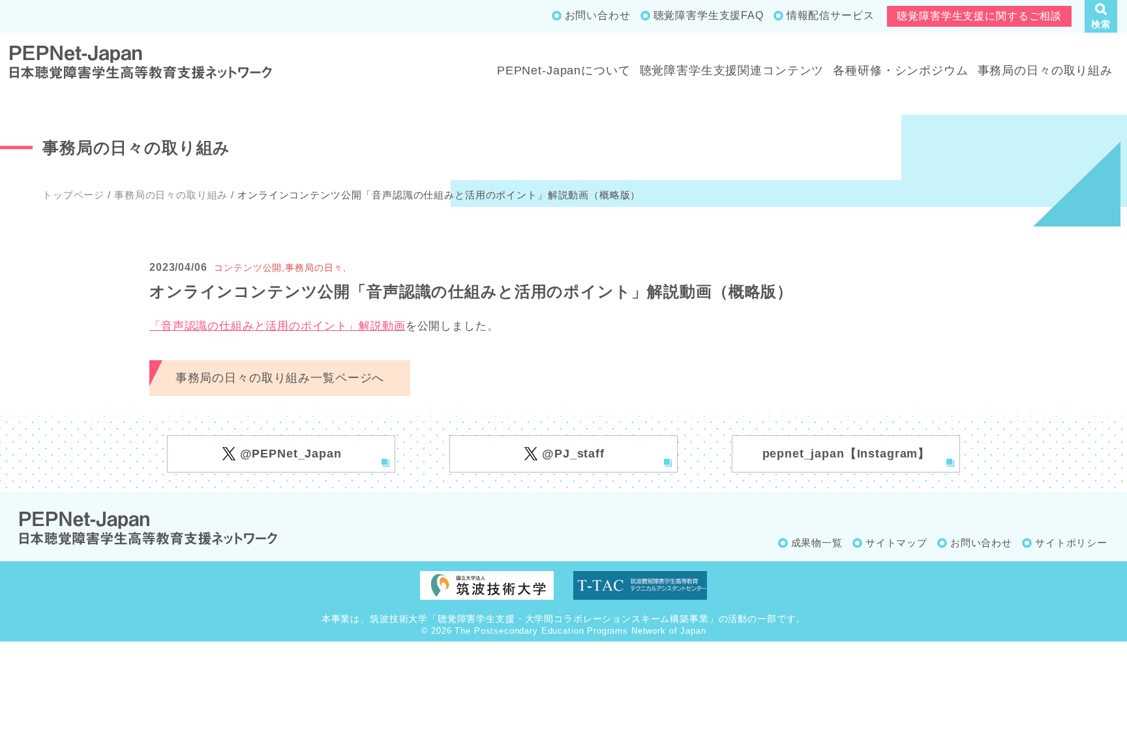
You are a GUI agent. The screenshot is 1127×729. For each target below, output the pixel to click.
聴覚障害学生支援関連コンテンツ (732, 70)
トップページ (73, 194)
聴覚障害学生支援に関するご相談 (979, 16)
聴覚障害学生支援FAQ (709, 15)
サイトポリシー (1071, 542)
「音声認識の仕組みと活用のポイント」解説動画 (277, 326)
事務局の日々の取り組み (1045, 70)
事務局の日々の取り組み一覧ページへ (279, 377)
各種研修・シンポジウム (900, 70)
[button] (1101, 16)
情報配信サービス (831, 15)
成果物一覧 (817, 542)
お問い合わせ (598, 15)
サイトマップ (896, 542)
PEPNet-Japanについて (564, 70)
